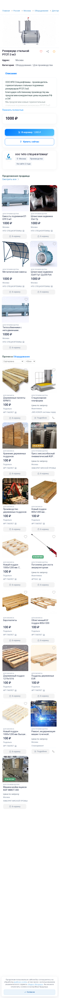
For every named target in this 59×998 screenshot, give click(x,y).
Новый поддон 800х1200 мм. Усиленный (38, 512)
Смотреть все (9, 179)
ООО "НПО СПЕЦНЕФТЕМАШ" (31, 154)
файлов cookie (20, 982)
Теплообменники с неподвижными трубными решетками (13, 330)
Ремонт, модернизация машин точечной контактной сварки (43, 734)
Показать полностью (13, 110)
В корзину (31, 132)
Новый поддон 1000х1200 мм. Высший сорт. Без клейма (14, 734)
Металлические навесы (15, 272)
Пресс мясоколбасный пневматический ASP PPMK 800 (43, 456)
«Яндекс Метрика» (35, 984)
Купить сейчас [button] (31, 141)
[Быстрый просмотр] (4, 187)
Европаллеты (10, 620)
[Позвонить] (53, 417)
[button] (41, 51)
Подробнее (42, 418)
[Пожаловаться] (54, 51)
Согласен (31, 992)
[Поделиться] (47, 51)
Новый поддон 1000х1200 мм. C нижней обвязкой (12, 567)
